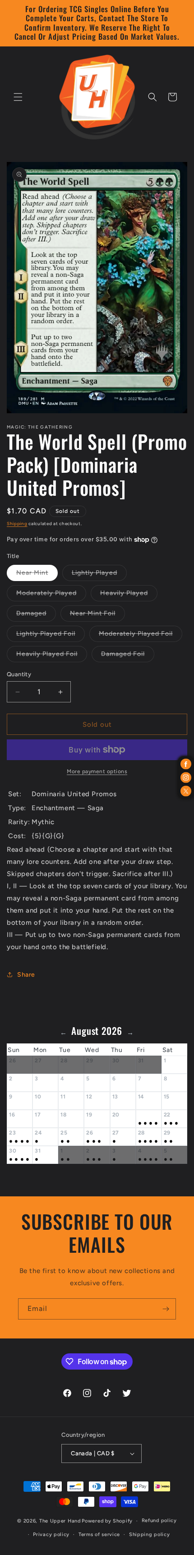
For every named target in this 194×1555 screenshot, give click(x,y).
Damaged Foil (127, 656)
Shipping (17, 523)
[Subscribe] (166, 1309)
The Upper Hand (60, 1521)
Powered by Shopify (107, 1521)
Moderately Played (51, 595)
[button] (18, 97)
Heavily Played (128, 595)
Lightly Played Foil (50, 635)
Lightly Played (99, 574)
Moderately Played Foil (140, 635)
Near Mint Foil (97, 615)
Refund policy (159, 1520)
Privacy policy (51, 1534)
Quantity (19, 674)
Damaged (36, 615)
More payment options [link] (97, 771)
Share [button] (26, 974)
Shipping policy (149, 1534)
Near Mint (37, 574)
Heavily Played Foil (51, 656)
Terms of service (99, 1534)
